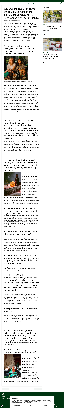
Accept (31, 405)
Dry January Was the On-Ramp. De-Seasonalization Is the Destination (52, 28)
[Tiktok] (58, 406)
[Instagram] (60, 406)
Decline (45, 405)
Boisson (3, 406)
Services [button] (50, 396)
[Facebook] (56, 406)
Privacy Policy (29, 402)
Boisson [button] (4, 396)
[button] (2, 406)
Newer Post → (38, 389)
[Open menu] (3, 3)
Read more (45, 34)
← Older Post (5, 389)
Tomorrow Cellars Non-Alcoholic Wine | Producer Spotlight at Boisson (51, 56)
